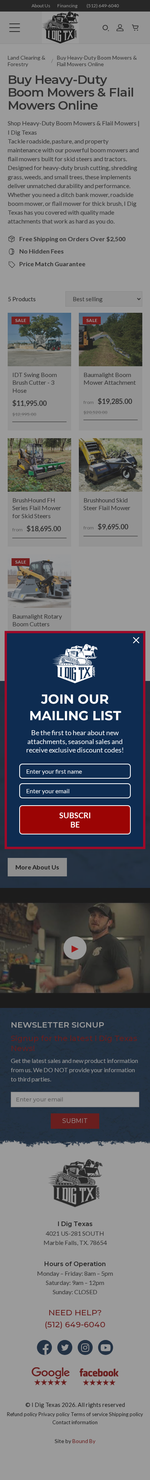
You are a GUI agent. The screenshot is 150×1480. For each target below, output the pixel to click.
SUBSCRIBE (75, 820)
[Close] (136, 640)
